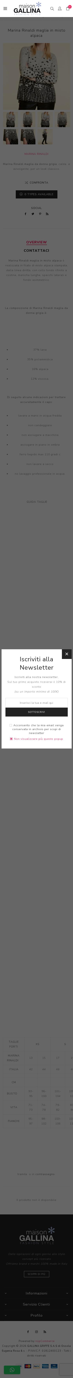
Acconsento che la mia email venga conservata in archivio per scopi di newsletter (38, 729)
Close (67, 654)
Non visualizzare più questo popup (38, 739)
